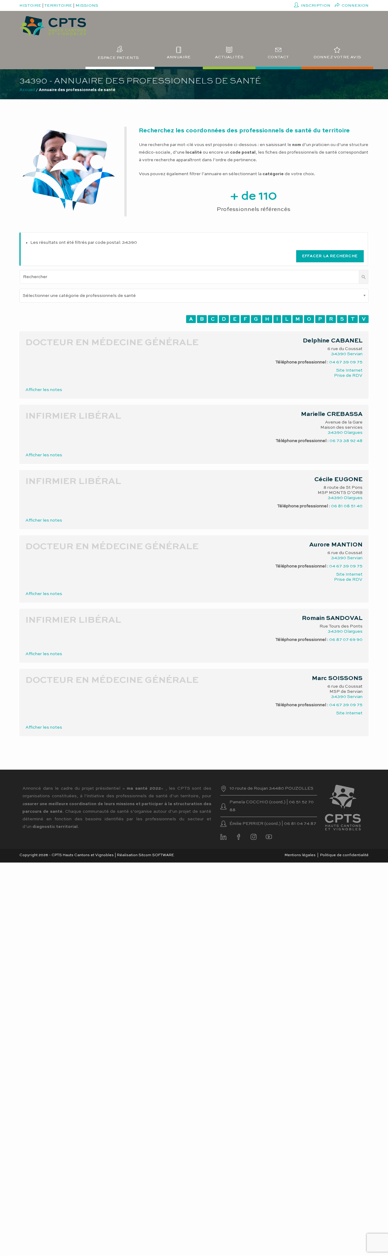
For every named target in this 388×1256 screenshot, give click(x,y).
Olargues (353, 433)
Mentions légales (300, 855)
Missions (86, 6)
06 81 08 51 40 (347, 506)
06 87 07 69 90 (346, 640)
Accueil (27, 90)
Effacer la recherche (330, 256)
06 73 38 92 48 (346, 441)
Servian (355, 354)
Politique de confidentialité (344, 855)
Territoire (58, 6)
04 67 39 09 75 (346, 362)
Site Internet (349, 370)
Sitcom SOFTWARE (156, 855)
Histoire (30, 6)
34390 (338, 354)
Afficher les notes (43, 390)
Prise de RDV (348, 375)
